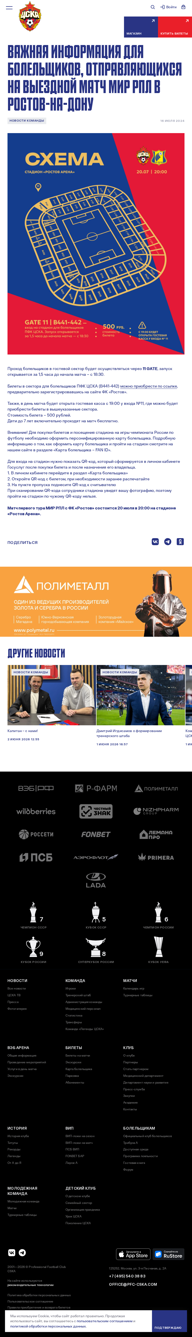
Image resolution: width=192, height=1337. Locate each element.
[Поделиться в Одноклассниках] (180, 542)
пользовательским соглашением (104, 1321)
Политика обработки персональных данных (39, 1295)
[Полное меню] (9, 8)
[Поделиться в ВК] (155, 542)
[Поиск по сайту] (152, 7)
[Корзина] (183, 7)
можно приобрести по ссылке (148, 386)
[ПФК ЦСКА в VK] (12, 1252)
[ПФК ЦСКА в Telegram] (22, 1252)
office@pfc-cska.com (133, 1284)
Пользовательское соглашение (30, 1301)
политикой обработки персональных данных (48, 1326)
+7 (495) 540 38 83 (127, 1276)
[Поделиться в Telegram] (168, 542)
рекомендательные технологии (31, 1285)
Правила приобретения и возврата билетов (39, 1307)
